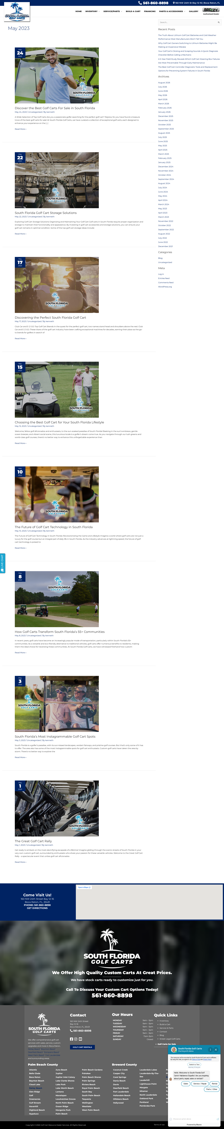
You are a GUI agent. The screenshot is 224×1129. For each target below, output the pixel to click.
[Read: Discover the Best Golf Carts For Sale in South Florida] (57, 75)
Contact (163, 1032)
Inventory (91, 11)
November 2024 (165, 171)
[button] (175, 1044)
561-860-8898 (155, 3)
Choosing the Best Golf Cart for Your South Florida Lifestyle (59, 422)
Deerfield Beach (35, 1052)
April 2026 (162, 99)
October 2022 (164, 225)
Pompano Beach (52, 1052)
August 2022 (164, 234)
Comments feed (165, 282)
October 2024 (164, 175)
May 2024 (162, 196)
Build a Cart (133, 11)
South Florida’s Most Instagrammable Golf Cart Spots (55, 736)
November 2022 (165, 221)
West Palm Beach (36, 1055)
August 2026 (164, 83)
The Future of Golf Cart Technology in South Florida (54, 527)
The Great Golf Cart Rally (33, 841)
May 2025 (162, 146)
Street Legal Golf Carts (170, 1039)
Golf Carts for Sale (167, 1044)
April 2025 (162, 150)
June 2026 (163, 91)
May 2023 (162, 208)
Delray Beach (34, 1049)
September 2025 (166, 129)
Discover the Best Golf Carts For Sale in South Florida (55, 108)
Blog (160, 258)
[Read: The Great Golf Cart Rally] (57, 808)
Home (78, 11)
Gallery (193, 11)
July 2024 (162, 187)
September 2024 (166, 179)
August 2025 (164, 133)
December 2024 (165, 167)
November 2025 (165, 120)
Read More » (20, 129)
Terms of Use (159, 1125)
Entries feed (164, 278)
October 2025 (164, 125)
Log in (161, 274)
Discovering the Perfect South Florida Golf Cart (50, 317)
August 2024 (164, 183)
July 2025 (162, 137)
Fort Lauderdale (52, 1055)
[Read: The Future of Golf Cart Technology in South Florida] (57, 494)
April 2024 (163, 200)
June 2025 (163, 141)
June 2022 (163, 242)
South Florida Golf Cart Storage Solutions (46, 213)
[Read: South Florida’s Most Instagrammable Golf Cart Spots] (57, 704)
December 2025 (165, 116)
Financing (150, 11)
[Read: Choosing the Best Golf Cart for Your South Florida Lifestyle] (57, 389)
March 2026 (163, 104)
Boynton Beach (48, 1049)
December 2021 (165, 246)
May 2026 (162, 95)
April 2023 (162, 213)
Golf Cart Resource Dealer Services (55, 1125)
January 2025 (164, 162)
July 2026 (162, 87)
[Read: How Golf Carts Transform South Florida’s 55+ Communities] (57, 599)
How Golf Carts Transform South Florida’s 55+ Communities (60, 632)
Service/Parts (111, 11)
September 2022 (166, 229)
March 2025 (163, 154)
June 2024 (163, 192)
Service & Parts (166, 1028)
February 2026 (165, 108)
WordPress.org (165, 287)
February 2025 (165, 158)
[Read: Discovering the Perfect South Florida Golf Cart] (57, 285)
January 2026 (164, 112)
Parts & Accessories (171, 11)
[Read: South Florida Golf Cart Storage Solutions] (57, 180)
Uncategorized (35, 112)
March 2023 (163, 217)
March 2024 (163, 204)
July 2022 (162, 238)
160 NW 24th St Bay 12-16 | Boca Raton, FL (197, 3)
